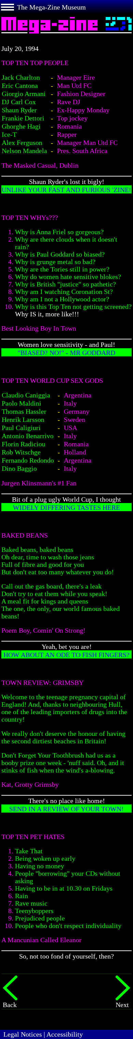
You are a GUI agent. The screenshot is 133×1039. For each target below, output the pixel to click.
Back (10, 1004)
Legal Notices (22, 1034)
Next (122, 1004)
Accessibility (64, 1034)
